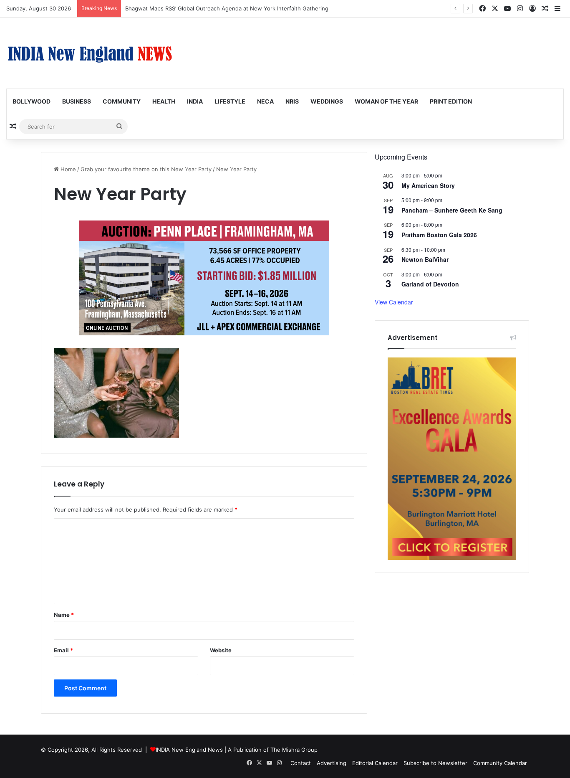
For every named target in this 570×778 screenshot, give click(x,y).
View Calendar (394, 302)
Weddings (326, 101)
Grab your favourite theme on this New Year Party (146, 169)
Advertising (331, 763)
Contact (300, 763)
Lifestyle (229, 101)
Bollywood (31, 101)
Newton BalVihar (425, 259)
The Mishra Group (294, 749)
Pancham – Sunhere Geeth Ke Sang (451, 210)
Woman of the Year (386, 101)
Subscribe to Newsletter (435, 763)
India (195, 101)
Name (64, 614)
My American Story (428, 185)
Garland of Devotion (430, 284)
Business (76, 101)
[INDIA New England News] (89, 53)
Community (122, 101)
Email (63, 650)
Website (221, 650)
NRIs (292, 101)
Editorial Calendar (375, 763)
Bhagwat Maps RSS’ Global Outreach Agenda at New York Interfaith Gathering (226, 8)
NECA (265, 101)
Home (67, 169)
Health (163, 101)
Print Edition (451, 101)
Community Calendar (500, 763)
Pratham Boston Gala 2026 (439, 235)
